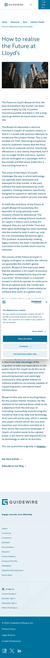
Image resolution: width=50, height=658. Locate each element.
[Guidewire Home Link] (20, 502)
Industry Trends (37, 21)
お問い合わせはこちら (43, 4)
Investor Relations (9, 556)
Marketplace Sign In (9, 603)
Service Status (7, 575)
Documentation (8, 547)
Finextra (41, 446)
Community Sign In (9, 593)
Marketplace (6, 565)
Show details (37, 331)
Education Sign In (8, 598)
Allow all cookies (25, 339)
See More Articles (10, 458)
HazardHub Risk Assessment (12, 570)
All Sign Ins (9, 589)
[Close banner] (46, 302)
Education (6, 551)
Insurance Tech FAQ (9, 561)
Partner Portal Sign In (10, 607)
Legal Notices (8, 634)
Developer (6, 542)
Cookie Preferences (11, 641)
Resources (15, 21)
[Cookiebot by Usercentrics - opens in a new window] (31, 302)
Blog (25, 21)
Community (6, 533)
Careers (4, 528)
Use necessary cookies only (25, 354)
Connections (7, 538)
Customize (23, 346)
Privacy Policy (8, 628)
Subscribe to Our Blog (13, 465)
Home (4, 21)
